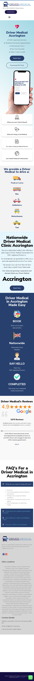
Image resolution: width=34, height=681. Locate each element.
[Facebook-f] (4, 554)
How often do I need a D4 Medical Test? (16, 519)
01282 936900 (17, 629)
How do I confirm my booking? (16, 525)
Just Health (21, 677)
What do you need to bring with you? (18, 484)
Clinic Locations (8, 562)
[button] (9, 17)
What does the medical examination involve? (16, 512)
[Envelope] (6, 554)
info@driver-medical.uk (13, 626)
